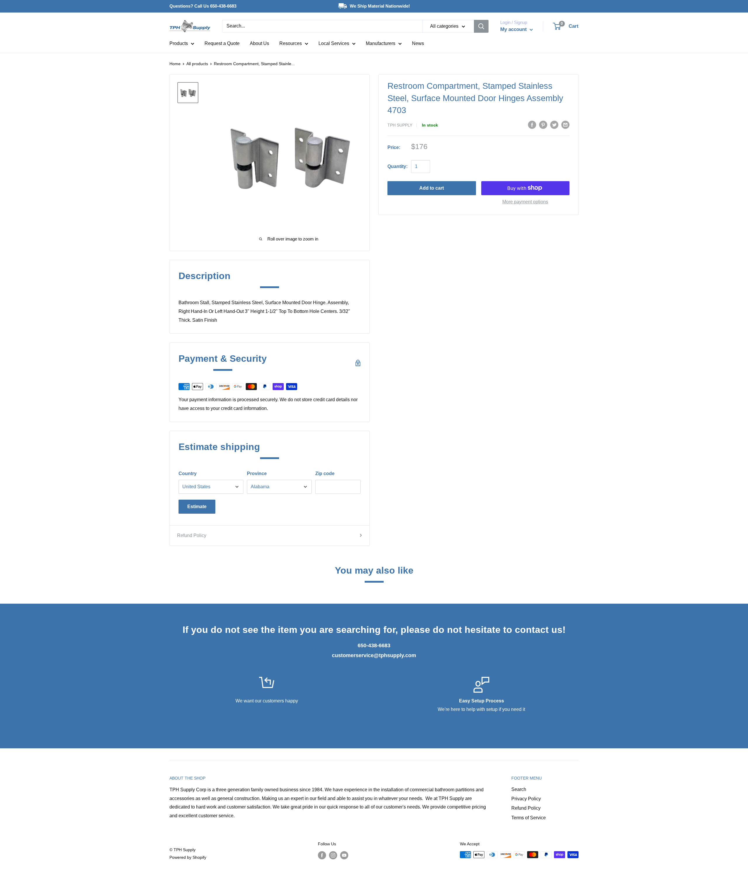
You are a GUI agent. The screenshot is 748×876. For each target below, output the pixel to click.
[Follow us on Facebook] (322, 855)
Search (518, 789)
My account (514, 29)
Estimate (197, 506)
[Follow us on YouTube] (344, 855)
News (418, 43)
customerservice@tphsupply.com (374, 655)
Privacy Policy (526, 798)
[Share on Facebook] (532, 124)
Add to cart (431, 187)
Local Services (333, 43)
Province (257, 473)
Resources (290, 43)
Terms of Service (528, 817)
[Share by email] (565, 124)
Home (175, 63)
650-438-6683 (374, 645)
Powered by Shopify (187, 857)
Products (178, 43)
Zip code (325, 473)
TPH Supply (399, 125)
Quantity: (397, 166)
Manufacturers (380, 43)
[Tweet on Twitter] (554, 124)
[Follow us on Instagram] (333, 855)
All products (197, 63)
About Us (259, 43)
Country (188, 473)
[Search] (481, 26)
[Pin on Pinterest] (543, 124)
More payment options (525, 201)
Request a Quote (222, 43)
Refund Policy (191, 535)
